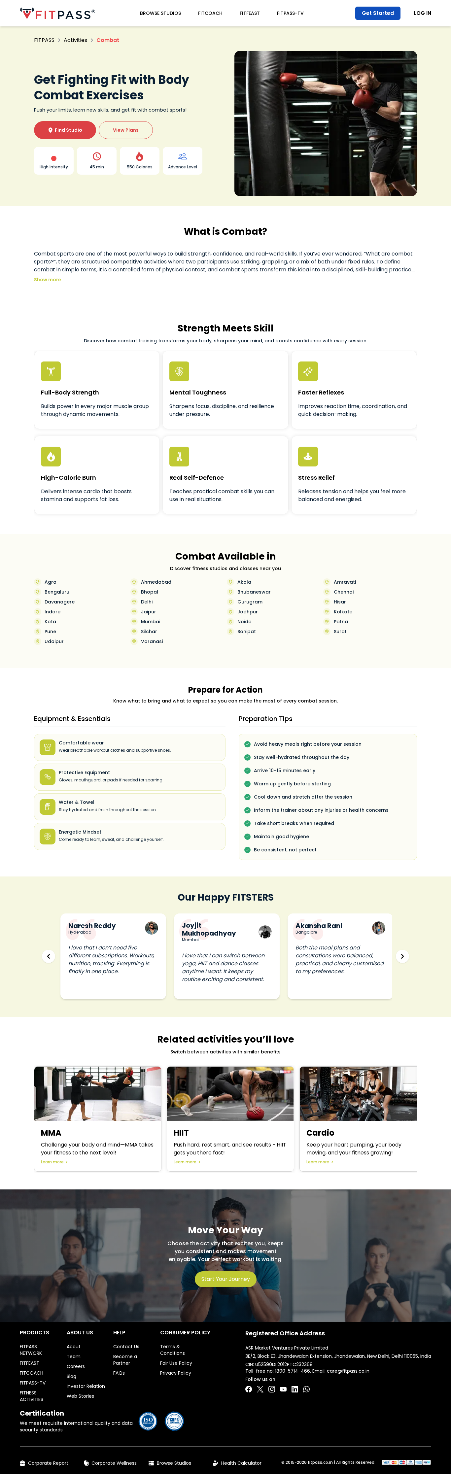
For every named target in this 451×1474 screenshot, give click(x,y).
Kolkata (343, 611)
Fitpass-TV (290, 13)
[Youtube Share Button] (283, 1389)
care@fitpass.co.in (348, 1371)
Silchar (149, 631)
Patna (341, 621)
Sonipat (246, 631)
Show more (47, 279)
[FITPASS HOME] (57, 13)
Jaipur (148, 611)
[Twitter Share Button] (260, 1389)
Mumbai (150, 621)
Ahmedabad (156, 582)
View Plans (126, 130)
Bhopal (149, 592)
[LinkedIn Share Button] (295, 1389)
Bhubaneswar (254, 592)
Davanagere (60, 602)
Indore (52, 611)
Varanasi (152, 641)
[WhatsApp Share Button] (306, 1389)
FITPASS (44, 40)
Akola (244, 582)
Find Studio (65, 130)
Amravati (345, 582)
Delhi (147, 602)
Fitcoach (210, 13)
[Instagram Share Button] (271, 1389)
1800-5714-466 (292, 1371)
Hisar (340, 602)
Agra (50, 582)
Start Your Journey (225, 1279)
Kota (50, 621)
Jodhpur (247, 611)
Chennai (344, 592)
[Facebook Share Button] (248, 1389)
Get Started (378, 13)
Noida (244, 621)
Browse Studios (160, 13)
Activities (75, 40)
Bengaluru (57, 592)
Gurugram (249, 602)
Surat (340, 631)
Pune (50, 631)
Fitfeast (250, 13)
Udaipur (54, 641)
